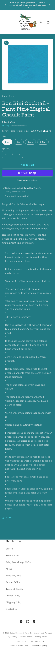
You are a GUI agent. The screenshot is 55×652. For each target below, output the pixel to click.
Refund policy (26, 637)
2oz (7, 142)
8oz (19, 142)
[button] (6, 22)
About (9, 569)
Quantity (6, 148)
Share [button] (8, 517)
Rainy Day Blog (13, 575)
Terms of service (21, 641)
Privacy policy (41, 637)
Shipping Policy (14, 602)
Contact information (19, 646)
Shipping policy (37, 641)
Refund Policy (13, 582)
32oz (42, 142)
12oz (30, 142)
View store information (17, 196)
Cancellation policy (39, 646)
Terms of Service (14, 589)
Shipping (5, 126)
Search (9, 548)
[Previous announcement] (5, 5)
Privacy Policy (13, 595)
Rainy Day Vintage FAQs (18, 562)
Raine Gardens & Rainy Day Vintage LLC (27, 633)
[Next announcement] (49, 5)
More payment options (27, 180)
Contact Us (11, 609)
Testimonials (12, 555)
